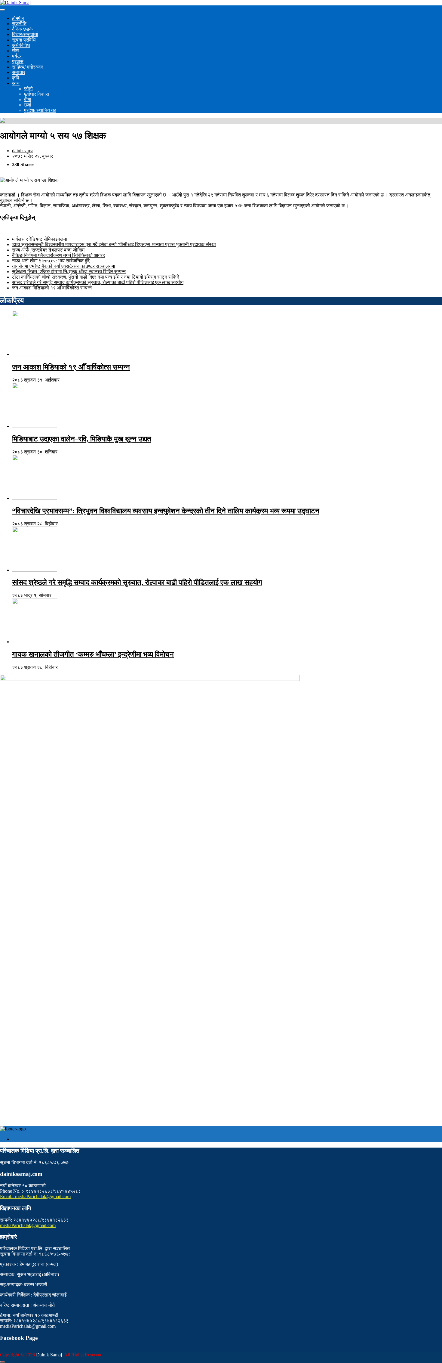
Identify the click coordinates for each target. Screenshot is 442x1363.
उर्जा (27, 104)
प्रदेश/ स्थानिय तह (40, 110)
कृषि (15, 77)
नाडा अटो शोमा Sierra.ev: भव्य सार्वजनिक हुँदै (51, 260)
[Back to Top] (2, 1362)
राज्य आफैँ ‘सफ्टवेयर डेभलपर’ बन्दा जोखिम (48, 249)
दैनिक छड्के (22, 29)
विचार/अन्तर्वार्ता (25, 34)
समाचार (18, 72)
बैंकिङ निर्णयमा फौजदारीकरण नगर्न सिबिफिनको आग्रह (58, 255)
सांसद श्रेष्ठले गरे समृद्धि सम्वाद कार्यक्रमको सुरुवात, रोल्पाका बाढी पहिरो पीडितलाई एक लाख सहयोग (97, 282)
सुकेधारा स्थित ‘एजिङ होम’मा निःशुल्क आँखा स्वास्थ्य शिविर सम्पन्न (69, 271)
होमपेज (18, 18)
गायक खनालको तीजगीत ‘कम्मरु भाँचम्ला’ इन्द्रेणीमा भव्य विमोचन (93, 654)
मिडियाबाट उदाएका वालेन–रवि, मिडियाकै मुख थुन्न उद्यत (81, 439)
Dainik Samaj (49, 1354)
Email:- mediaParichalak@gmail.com (35, 1196)
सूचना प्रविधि (23, 39)
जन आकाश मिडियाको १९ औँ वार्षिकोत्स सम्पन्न (52, 287)
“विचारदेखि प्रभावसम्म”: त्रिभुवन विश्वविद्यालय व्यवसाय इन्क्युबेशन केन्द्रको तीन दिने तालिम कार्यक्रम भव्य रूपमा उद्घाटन (165, 511)
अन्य (16, 83)
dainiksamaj (23, 150)
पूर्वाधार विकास (36, 94)
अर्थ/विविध (21, 45)
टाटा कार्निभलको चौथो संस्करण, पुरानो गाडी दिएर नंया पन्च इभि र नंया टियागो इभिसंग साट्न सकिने (95, 277)
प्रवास (17, 61)
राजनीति (19, 23)
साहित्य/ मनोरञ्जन (27, 67)
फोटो (28, 88)
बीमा (27, 99)
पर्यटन (17, 56)
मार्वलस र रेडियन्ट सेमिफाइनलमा (39, 239)
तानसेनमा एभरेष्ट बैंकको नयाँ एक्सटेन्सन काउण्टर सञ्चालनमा (63, 266)
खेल (15, 50)
